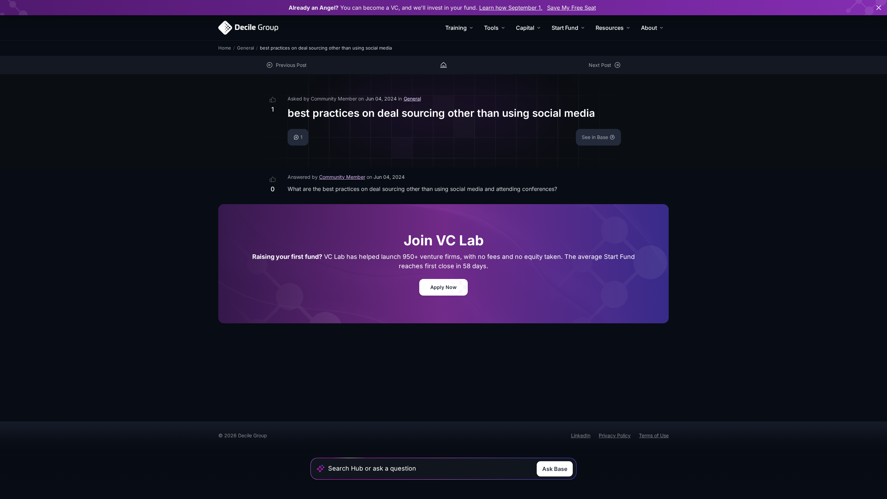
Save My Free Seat (571, 7)
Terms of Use (654, 435)
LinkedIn (580, 435)
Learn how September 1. (511, 7)
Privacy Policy (615, 435)
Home (224, 48)
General (245, 48)
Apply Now (443, 287)
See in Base (595, 137)
